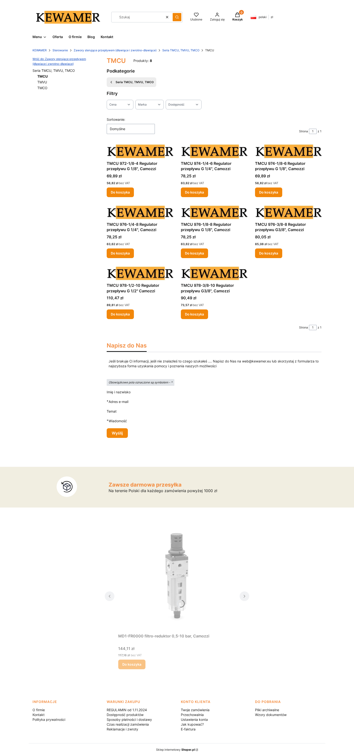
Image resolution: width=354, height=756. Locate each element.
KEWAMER (40, 50)
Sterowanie (60, 50)
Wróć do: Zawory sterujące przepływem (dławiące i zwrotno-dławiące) (59, 61)
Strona (303, 131)
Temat (112, 411)
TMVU (42, 82)
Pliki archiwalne (267, 710)
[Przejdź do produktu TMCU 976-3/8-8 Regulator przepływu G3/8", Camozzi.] (288, 212)
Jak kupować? (192, 724)
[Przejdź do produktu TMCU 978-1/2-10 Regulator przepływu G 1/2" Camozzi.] (140, 273)
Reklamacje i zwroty (122, 729)
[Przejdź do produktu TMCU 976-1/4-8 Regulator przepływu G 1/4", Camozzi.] (140, 212)
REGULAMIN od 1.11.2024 (127, 710)
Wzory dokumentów (271, 715)
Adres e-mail (118, 401)
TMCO (42, 88)
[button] (177, 17)
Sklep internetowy (175, 749)
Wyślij (117, 433)
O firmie (39, 710)
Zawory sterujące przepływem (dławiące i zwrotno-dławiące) (115, 50)
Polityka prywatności (49, 719)
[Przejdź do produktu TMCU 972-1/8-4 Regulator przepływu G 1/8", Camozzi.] (140, 151)
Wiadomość (118, 421)
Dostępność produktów (125, 715)
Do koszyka (120, 192)
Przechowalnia (192, 715)
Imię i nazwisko (119, 392)
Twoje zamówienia (195, 710)
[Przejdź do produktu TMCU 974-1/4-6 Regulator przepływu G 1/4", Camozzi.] (214, 151)
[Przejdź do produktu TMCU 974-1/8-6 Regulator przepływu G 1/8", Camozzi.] (288, 151)
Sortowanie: (116, 119)
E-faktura (188, 729)
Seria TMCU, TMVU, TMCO (180, 50)
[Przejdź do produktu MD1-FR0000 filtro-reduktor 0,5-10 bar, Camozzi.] (177, 577)
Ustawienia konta (194, 719)
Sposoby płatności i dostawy (129, 719)
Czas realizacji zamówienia (128, 724)
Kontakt (39, 715)
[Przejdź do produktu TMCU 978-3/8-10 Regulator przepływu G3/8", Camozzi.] (214, 273)
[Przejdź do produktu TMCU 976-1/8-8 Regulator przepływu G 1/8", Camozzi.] (214, 212)
